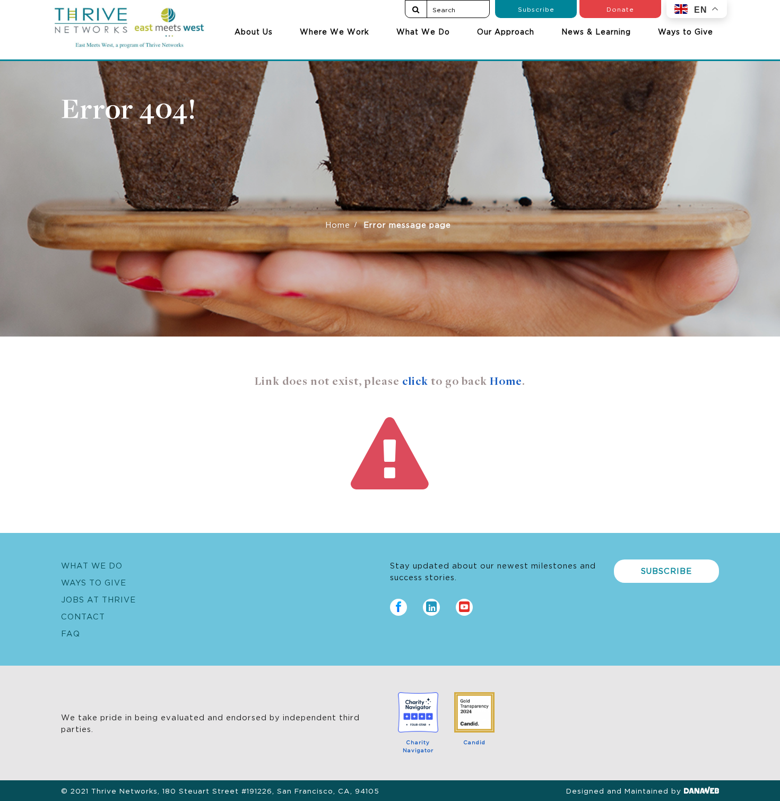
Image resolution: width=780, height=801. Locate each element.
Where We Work (334, 31)
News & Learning (596, 31)
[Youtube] (464, 604)
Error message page (407, 224)
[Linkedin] (431, 604)
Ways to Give (685, 31)
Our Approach (505, 31)
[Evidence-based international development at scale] (129, 25)
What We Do (423, 31)
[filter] (416, 9)
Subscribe (536, 9)
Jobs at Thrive (98, 599)
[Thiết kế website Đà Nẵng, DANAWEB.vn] (701, 790)
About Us (254, 31)
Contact (83, 616)
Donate (620, 9)
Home (337, 224)
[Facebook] (398, 604)
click (415, 382)
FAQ (70, 633)
